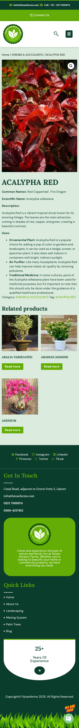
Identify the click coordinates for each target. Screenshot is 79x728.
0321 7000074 (13, 503)
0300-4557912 (13, 510)
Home (5, 55)
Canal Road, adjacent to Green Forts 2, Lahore (35, 489)
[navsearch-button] (56, 34)
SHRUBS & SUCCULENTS (27, 55)
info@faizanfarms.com (19, 496)
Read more (12, 366)
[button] (71, 66)
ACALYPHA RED (65, 297)
